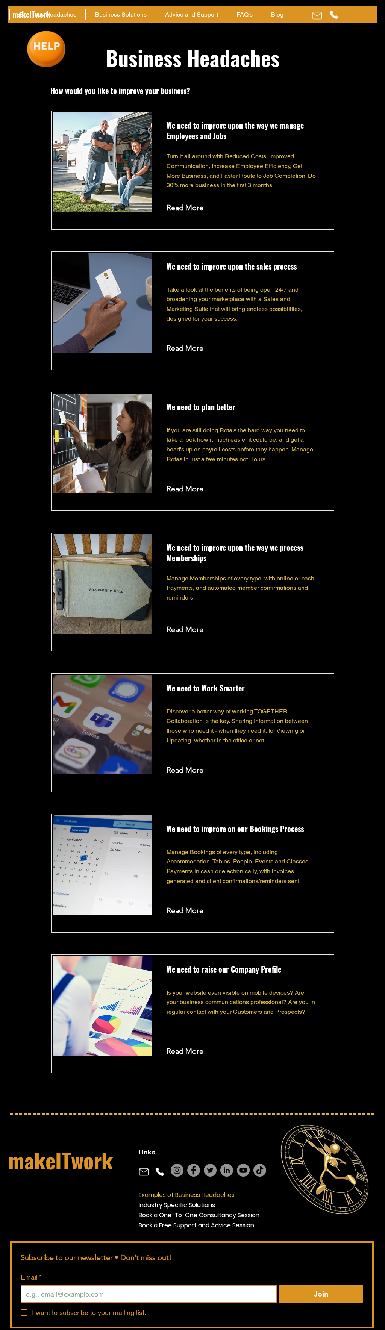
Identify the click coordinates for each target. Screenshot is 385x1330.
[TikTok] (259, 1170)
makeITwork (60, 1159)
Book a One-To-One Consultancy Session (199, 1215)
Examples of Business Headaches (187, 1195)
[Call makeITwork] (333, 15)
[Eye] (46, 49)
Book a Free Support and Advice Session (196, 1225)
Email (31, 1277)
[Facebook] (193, 1170)
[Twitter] (210, 1170)
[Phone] (317, 15)
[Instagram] (177, 1170)
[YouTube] (243, 1170)
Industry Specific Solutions (177, 1205)
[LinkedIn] (226, 1170)
